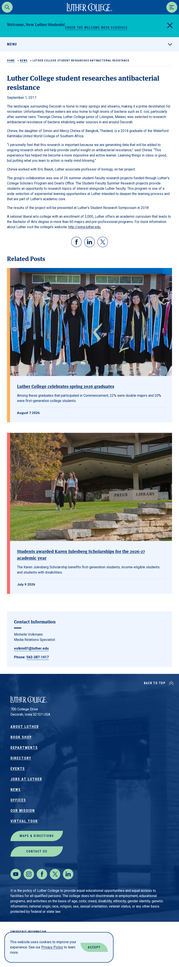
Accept (94, 947)
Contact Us (36, 851)
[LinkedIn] (68, 874)
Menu (12, 44)
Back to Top (154, 683)
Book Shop (21, 737)
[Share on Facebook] (76, 242)
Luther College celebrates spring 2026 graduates (65, 386)
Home (11, 60)
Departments (24, 748)
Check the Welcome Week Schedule (96, 27)
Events (17, 769)
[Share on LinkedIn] (89, 242)
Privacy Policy (52, 947)
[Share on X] (102, 242)
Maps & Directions (37, 836)
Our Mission (22, 811)
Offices (18, 800)
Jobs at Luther (26, 779)
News (24, 60)
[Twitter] (55, 874)
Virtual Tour (24, 821)
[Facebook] (42, 874)
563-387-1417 (37, 657)
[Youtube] (15, 874)
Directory (20, 758)
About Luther (24, 727)
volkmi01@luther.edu (31, 648)
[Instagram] (29, 874)
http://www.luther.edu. (84, 227)
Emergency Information (28, 931)
